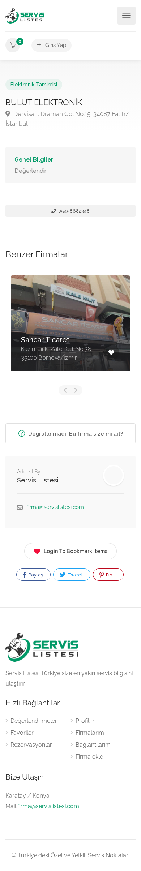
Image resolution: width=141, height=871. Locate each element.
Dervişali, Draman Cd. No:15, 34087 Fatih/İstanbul (67, 118)
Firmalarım (90, 732)
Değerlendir (30, 170)
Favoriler (22, 732)
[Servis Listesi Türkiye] (24, 15)
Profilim (86, 720)
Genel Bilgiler (33, 159)
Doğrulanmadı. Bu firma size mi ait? (75, 433)
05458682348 (73, 211)
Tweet (75, 575)
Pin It (110, 575)
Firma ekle (89, 756)
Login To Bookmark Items (75, 551)
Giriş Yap (55, 45)
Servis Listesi (38, 480)
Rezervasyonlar (31, 744)
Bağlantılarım (93, 744)
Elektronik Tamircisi (33, 84)
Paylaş (35, 575)
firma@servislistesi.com (55, 507)
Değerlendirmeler (33, 720)
